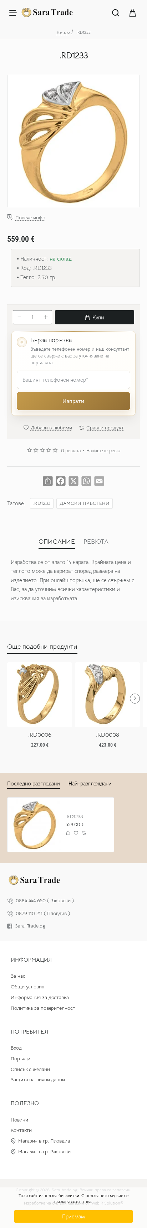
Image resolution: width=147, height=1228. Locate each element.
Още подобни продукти (42, 646)
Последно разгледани (33, 783)
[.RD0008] (107, 694)
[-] (19, 317)
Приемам (73, 1216)
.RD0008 (107, 734)
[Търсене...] (115, 12)
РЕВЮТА (95, 541)
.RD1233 (41, 503)
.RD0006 (39, 734)
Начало (63, 32)
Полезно (25, 1103)
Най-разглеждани (90, 783)
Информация (31, 959)
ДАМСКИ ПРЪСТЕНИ (85, 503)
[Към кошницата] (132, 12)
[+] (46, 317)
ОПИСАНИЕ (57, 541)
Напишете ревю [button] (103, 451)
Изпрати (73, 401)
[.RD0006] (39, 694)
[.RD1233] (35, 825)
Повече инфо (30, 217)
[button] (94, 317)
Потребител (30, 1031)
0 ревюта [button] (71, 451)
